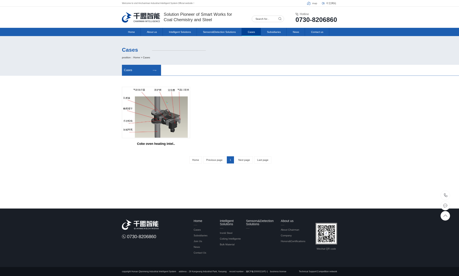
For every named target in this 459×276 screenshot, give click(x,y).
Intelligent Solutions (180, 32)
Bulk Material (227, 244)
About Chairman (290, 229)
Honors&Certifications (293, 241)
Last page (262, 159)
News (296, 32)
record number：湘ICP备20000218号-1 (248, 271)
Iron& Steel (226, 233)
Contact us (317, 32)
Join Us (198, 241)
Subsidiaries (274, 32)
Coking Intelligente (230, 238)
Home (131, 32)
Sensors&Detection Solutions (219, 32)
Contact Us (200, 252)
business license (278, 271)
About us (152, 32)
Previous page (214, 159)
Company (286, 235)
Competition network (327, 271)
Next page (244, 159)
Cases (251, 32)
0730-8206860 (445, 195)
